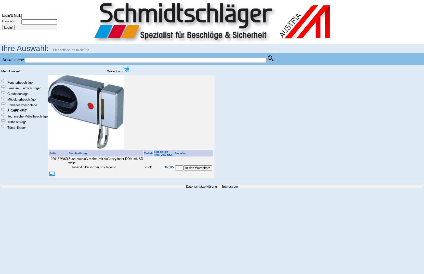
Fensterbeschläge (20, 82)
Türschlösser (16, 128)
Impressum (230, 186)
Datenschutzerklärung (201, 186)
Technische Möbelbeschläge (27, 116)
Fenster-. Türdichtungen (24, 88)
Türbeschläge (16, 122)
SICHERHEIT (17, 111)
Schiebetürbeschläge (22, 105)
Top (86, 50)
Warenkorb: (115, 71)
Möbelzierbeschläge (21, 99)
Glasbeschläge (17, 94)
